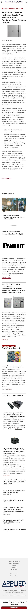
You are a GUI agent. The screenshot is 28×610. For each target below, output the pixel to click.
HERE (9, 389)
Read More (5, 339)
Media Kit (14, 567)
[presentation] (14, 204)
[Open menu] (26, 2)
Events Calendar (14, 573)
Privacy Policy (14, 569)
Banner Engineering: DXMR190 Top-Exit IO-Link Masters (13, 521)
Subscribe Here (14, 575)
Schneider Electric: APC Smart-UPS (14, 529)
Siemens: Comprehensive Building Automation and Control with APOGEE (13, 217)
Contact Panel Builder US (14, 561)
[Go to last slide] (4, 210)
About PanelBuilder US (14, 563)
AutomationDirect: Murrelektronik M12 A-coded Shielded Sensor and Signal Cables (14, 481)
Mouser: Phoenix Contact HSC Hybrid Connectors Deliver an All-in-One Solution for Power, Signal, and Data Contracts (14, 450)
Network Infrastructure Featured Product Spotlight (12, 232)
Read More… (18, 429)
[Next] (24, 210)
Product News (11, 8)
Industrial (4, 8)
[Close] (27, 602)
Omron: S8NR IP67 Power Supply (13, 500)
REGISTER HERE (6, 278)
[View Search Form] (1, 2)
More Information (6, 178)
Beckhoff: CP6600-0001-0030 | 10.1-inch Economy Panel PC (14, 492)
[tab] (12, 225)
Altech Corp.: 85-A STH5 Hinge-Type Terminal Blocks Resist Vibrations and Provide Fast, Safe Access (13, 510)
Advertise (14, 565)
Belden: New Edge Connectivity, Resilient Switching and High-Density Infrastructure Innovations (14, 414)
